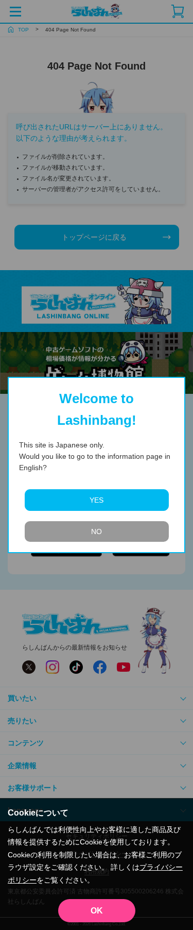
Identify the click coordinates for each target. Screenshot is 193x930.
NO (96, 531)
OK (97, 910)
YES (96, 500)
